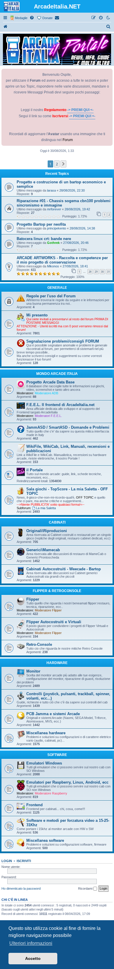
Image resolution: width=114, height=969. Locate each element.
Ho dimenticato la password (21, 888)
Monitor (33, 671)
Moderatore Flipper (48, 610)
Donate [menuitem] (47, 18)
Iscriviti (24, 861)
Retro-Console (39, 644)
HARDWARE (57, 663)
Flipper (32, 599)
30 (102, 272)
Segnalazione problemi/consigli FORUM (62, 341)
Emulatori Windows (44, 763)
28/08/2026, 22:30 (72, 190)
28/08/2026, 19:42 (77, 209)
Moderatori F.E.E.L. (48, 416)
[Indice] (5, 26)
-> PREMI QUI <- (80, 110)
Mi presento (37, 315)
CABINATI (57, 522)
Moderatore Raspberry (51, 793)
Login (6, 861)
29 (96, 272)
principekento (56, 228)
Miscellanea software (45, 840)
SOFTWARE (57, 755)
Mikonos (53, 266)
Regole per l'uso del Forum (51, 296)
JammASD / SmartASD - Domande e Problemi (67, 427)
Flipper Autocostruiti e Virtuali (53, 622)
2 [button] (57, 164)
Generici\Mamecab (43, 550)
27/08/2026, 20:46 (76, 242)
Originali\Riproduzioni (46, 531)
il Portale (34, 470)
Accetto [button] (33, 958)
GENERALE (57, 288)
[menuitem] (32, 17)
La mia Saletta (46, 508)
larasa (51, 190)
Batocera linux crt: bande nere (44, 239)
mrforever (54, 209)
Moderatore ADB (46, 393)
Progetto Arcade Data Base (50, 382)
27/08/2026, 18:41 (75, 266)
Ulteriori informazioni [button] (30, 943)
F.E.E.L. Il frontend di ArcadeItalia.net (60, 405)
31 (108, 272)
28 (90, 272)
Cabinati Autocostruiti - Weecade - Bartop (63, 569)
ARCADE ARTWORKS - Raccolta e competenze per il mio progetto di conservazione (62, 260)
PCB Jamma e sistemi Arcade (53, 714)
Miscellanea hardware (45, 733)
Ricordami (85, 888)
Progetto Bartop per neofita (41, 224)
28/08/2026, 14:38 (82, 228)
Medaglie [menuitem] (21, 18)
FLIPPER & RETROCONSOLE (57, 591)
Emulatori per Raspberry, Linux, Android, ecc (67, 782)
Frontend (34, 805)
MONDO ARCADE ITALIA (57, 374)
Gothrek (53, 242)
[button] (63, 163)
